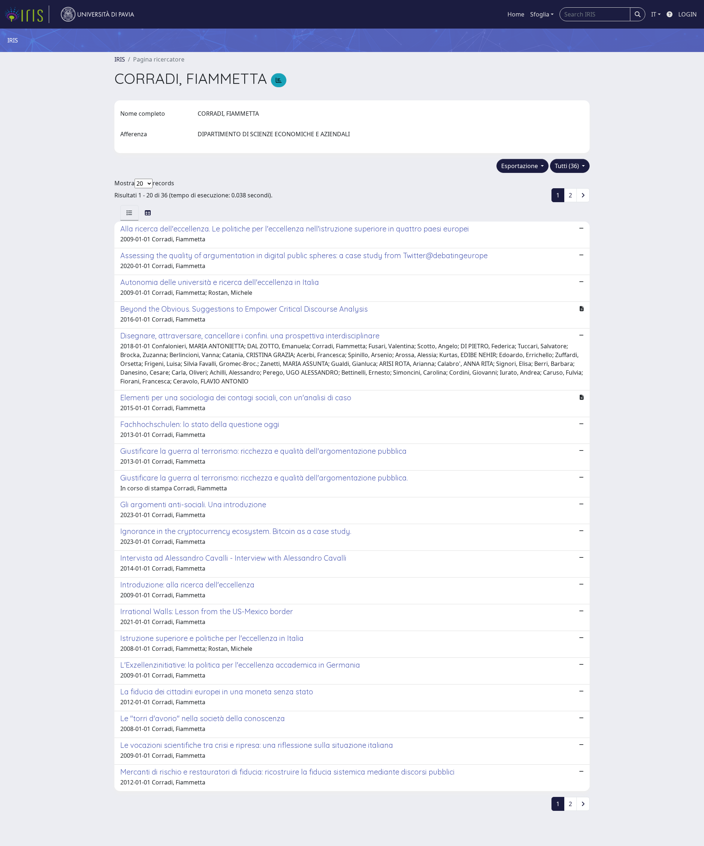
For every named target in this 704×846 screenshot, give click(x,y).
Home (515, 14)
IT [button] (653, 14)
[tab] (129, 212)
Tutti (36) (567, 166)
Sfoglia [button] (539, 14)
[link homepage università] (97, 14)
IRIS (119, 59)
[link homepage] (26, 14)
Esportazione (520, 166)
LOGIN (687, 14)
